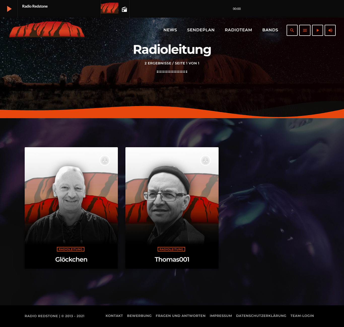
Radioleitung (70, 249)
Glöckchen (71, 259)
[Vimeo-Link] (47, 30)
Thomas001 (172, 259)
